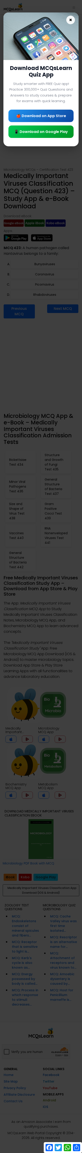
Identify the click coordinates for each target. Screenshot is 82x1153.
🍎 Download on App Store (41, 115)
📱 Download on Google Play (41, 131)
